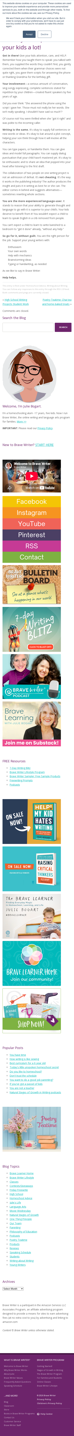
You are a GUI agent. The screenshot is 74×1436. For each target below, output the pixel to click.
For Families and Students (49, 1377)
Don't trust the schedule (23, 1075)
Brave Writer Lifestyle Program (27, 772)
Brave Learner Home (22, 1173)
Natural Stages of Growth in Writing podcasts (35, 1092)
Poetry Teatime (18, 1240)
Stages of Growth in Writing (50, 1370)
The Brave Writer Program (49, 1373)
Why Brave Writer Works (15, 1370)
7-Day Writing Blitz (20, 768)
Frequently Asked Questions (17, 1381)
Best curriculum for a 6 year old (28, 1063)
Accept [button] (29, 34)
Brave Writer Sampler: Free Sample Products (35, 776)
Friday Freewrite (19, 1190)
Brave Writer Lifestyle (22, 1177)
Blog (6, 1401)
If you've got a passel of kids (26, 1084)
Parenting (15, 1227)
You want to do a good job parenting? (31, 1079)
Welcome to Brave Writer (16, 1366)
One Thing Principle (21, 1219)
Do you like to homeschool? (26, 1071)
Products (15, 1244)
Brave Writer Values (13, 1377)
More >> (21, 421)
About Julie (9, 1373)
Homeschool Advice (36, 285)
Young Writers (18, 1264)
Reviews (14, 1248)
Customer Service (12, 1421)
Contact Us (9, 1417)
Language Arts (18, 1206)
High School (16, 1194)
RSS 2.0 (60, 289)
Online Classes (44, 1381)
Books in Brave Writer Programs (19, 1413)
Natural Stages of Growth (24, 1215)
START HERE (44, 445)
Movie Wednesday (20, 1210)
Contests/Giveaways (21, 1186)
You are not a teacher (22, 1088)
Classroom (9, 1405)
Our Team (16, 1223)
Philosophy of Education (23, 1231)
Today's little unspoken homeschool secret (34, 1067)
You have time (18, 1055)
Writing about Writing (57, 285)
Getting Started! (44, 1366)
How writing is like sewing (24, 1059)
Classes (14, 1181)
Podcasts (15, 784)
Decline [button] (44, 34)
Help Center (46, 1413)
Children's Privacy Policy (49, 1403)
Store (6, 1409)
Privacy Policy (45, 428)
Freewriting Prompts (21, 780)
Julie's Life (15, 1202)
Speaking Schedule (20, 1252)
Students (15, 1256)
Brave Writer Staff (12, 1425)
